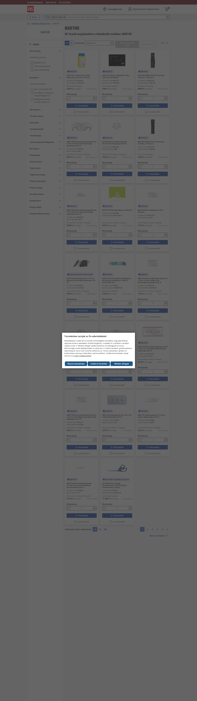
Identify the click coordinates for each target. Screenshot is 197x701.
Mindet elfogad (121, 363)
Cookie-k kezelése (98, 363)
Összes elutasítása (76, 363)
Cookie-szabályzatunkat (82, 356)
